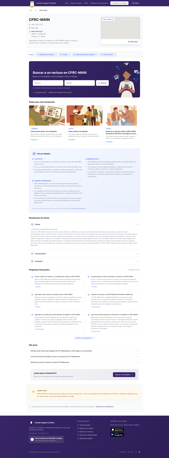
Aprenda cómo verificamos (78, 208)
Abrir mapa (134, 41)
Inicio (66, 3)
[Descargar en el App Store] (117, 429)
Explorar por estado (86, 428)
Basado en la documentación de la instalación (45, 229)
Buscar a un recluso (120, 3)
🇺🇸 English (135, 3)
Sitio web (34, 28)
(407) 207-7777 (37, 25)
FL (36, 10)
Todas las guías (85, 425)
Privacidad (123, 452)
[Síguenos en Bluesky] (139, 452)
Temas (86, 3)
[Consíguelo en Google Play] (117, 435)
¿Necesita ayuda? (86, 438)
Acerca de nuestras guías (88, 435)
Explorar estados (76, 3)
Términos (130, 452)
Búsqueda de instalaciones (99, 3)
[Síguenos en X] (136, 452)
